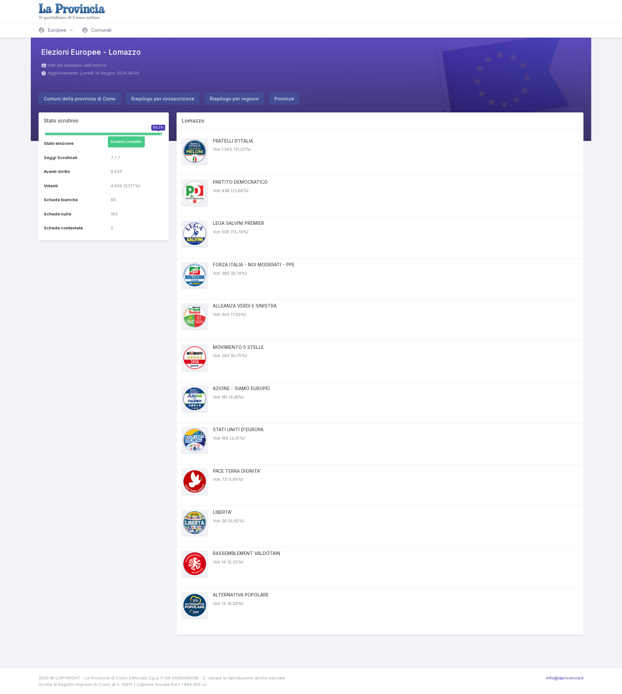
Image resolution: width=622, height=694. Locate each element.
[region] (380, 382)
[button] (56, 30)
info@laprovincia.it (564, 677)
